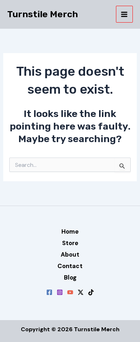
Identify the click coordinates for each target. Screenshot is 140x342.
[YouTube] (70, 292)
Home (70, 231)
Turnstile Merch (42, 14)
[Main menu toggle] (124, 14)
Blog (70, 277)
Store (70, 243)
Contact (70, 266)
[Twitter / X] (81, 292)
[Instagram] (60, 292)
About (70, 254)
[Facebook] (49, 292)
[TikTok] (91, 292)
